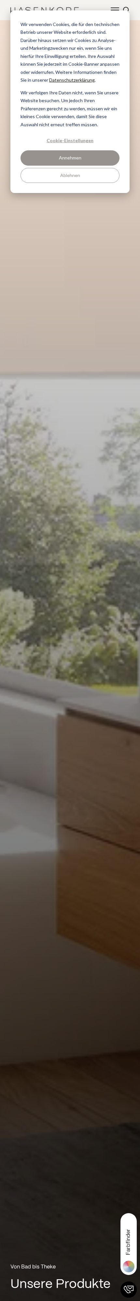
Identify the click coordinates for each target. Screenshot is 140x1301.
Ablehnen (70, 175)
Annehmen (70, 157)
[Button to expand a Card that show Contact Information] (128, 1289)
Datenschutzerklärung (72, 80)
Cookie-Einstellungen (70, 140)
